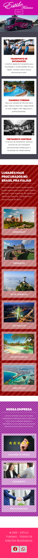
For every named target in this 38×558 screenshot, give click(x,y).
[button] (15, 549)
